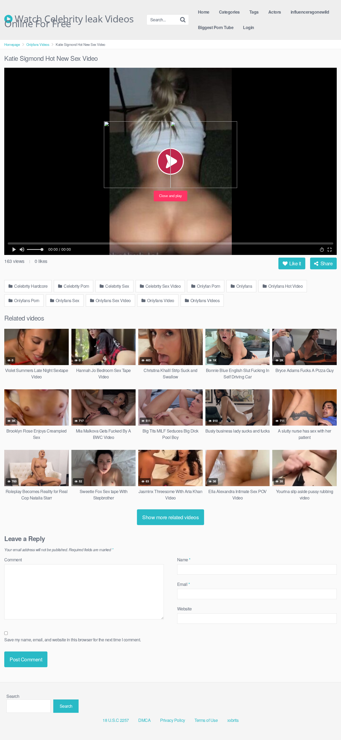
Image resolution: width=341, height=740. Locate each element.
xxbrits (233, 720)
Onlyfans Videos (37, 44)
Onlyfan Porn (208, 286)
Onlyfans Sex (67, 300)
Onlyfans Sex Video (113, 300)
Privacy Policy (172, 720)
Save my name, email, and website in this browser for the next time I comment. (72, 640)
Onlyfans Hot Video (285, 286)
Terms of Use (206, 720)
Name (183, 560)
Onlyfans (244, 286)
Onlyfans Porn (26, 300)
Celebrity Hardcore (30, 286)
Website (184, 609)
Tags (254, 12)
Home (203, 12)
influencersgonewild (310, 12)
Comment (13, 560)
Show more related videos (170, 517)
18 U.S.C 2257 (116, 720)
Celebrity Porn (76, 286)
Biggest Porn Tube (216, 27)
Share (325, 263)
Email (183, 584)
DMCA (144, 720)
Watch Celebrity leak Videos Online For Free (69, 19)
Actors (274, 12)
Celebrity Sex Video (162, 286)
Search (12, 696)
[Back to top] (326, 723)
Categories (229, 12)
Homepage (12, 44)
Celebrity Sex (116, 286)
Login (248, 27)
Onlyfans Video (160, 300)
